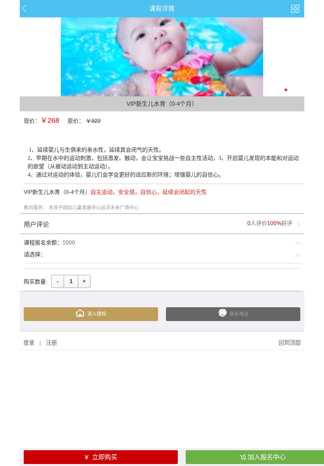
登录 (28, 343)
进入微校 (96, 314)
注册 (51, 343)
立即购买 (104, 457)
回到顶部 (290, 343)
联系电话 (239, 314)
